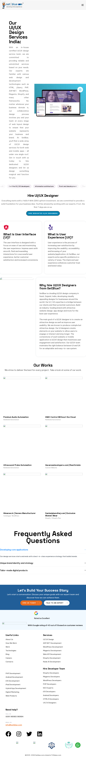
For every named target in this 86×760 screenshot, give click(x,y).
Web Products (11, 696)
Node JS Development (52, 662)
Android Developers (51, 695)
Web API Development (52, 654)
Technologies (11, 651)
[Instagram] (19, 734)
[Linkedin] (39, 734)
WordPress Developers (52, 680)
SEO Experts (48, 688)
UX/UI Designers (49, 703)
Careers (9, 658)
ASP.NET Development (52, 643)
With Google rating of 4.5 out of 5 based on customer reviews (55, 625)
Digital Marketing (12, 692)
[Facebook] (8, 734)
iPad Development (13, 685)
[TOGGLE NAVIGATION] (70, 5)
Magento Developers (51, 677)
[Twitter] (29, 734)
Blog (7, 654)
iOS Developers (49, 692)
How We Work (11, 643)
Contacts (9, 662)
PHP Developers (49, 684)
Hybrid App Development (16, 688)
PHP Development (13, 673)
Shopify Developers (51, 673)
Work (8, 647)
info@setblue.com (14, 725)
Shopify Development (52, 658)
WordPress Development (53, 647)
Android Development (14, 677)
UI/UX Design (48, 639)
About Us (9, 639)
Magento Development (52, 651)
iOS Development (13, 681)
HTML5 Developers (51, 699)
